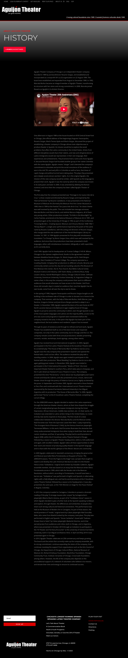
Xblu (64, 651)
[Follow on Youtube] (116, 2)
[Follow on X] (106, 2)
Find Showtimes (15, 49)
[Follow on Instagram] (111, 2)
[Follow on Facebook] (102, 2)
